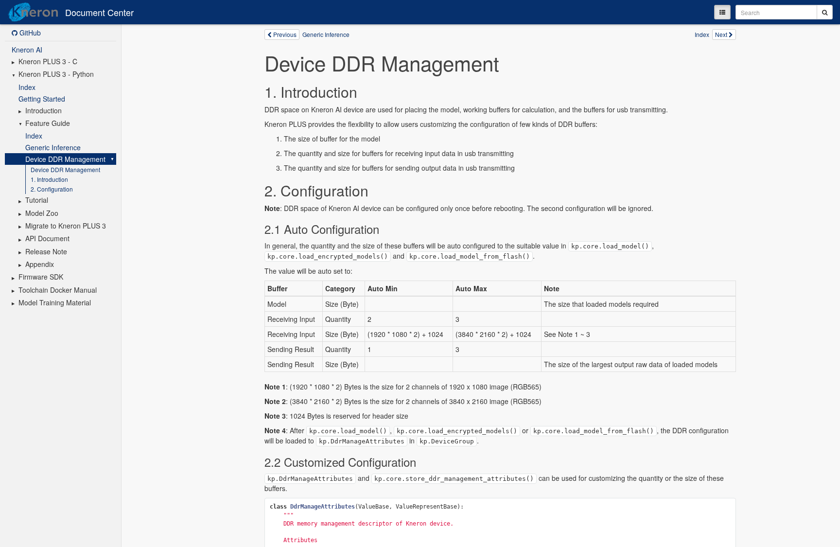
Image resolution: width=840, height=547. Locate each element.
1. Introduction (49, 179)
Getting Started (41, 99)
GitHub (29, 32)
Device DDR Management (65, 159)
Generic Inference (53, 147)
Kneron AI (27, 49)
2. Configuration (52, 189)
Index (26, 87)
